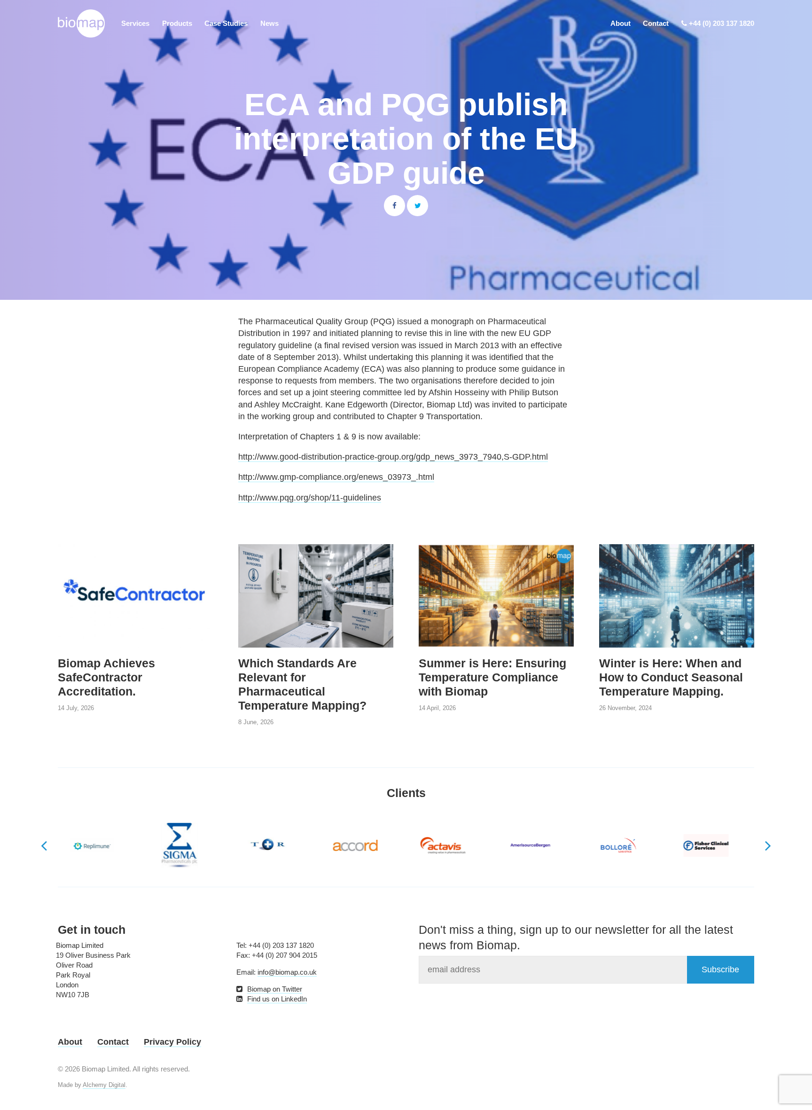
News (269, 23)
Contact (656, 23)
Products (177, 23)
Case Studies (226, 23)
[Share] (394, 205)
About (620, 23)
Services (135, 23)
